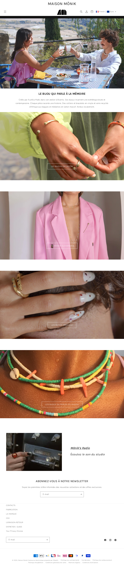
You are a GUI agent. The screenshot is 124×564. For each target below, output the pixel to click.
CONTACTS (11, 505)
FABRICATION (12, 510)
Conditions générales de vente (56, 563)
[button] (5, 11)
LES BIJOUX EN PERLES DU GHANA (62, 404)
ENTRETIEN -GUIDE (14, 527)
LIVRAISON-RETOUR (14, 522)
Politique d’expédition (35, 563)
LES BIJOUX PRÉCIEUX (62, 325)
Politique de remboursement (102, 560)
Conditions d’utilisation (90, 563)
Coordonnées (86, 560)
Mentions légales (74, 563)
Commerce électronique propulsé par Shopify (43, 560)
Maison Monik (22, 560)
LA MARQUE (11, 514)
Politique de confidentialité (70, 560)
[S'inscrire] (81, 494)
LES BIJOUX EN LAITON (62, 166)
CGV (8, 518)
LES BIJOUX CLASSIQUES (62, 245)
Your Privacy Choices (14, 531)
